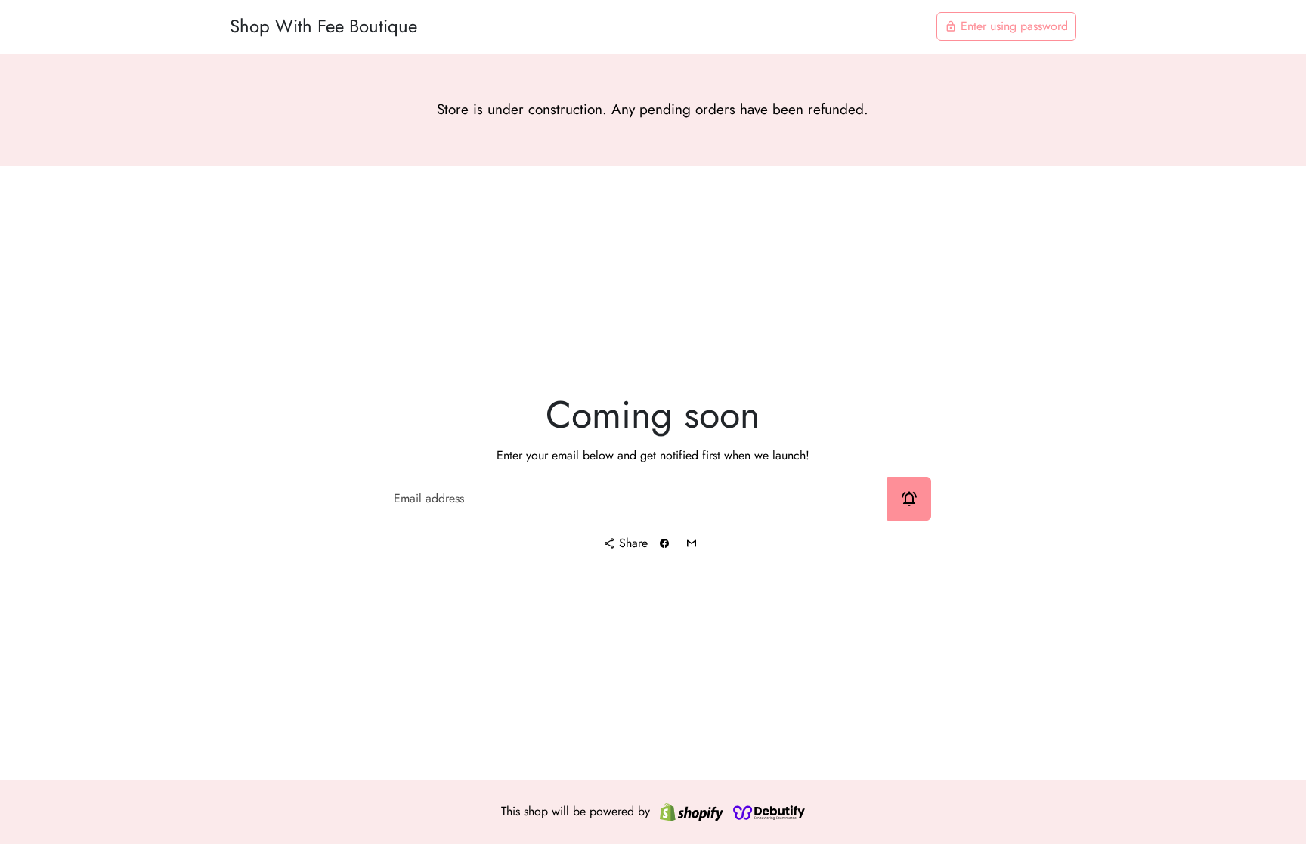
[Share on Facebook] (664, 543)
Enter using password (1006, 26)
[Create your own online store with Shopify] (691, 811)
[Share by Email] (691, 543)
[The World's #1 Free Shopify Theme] (769, 811)
